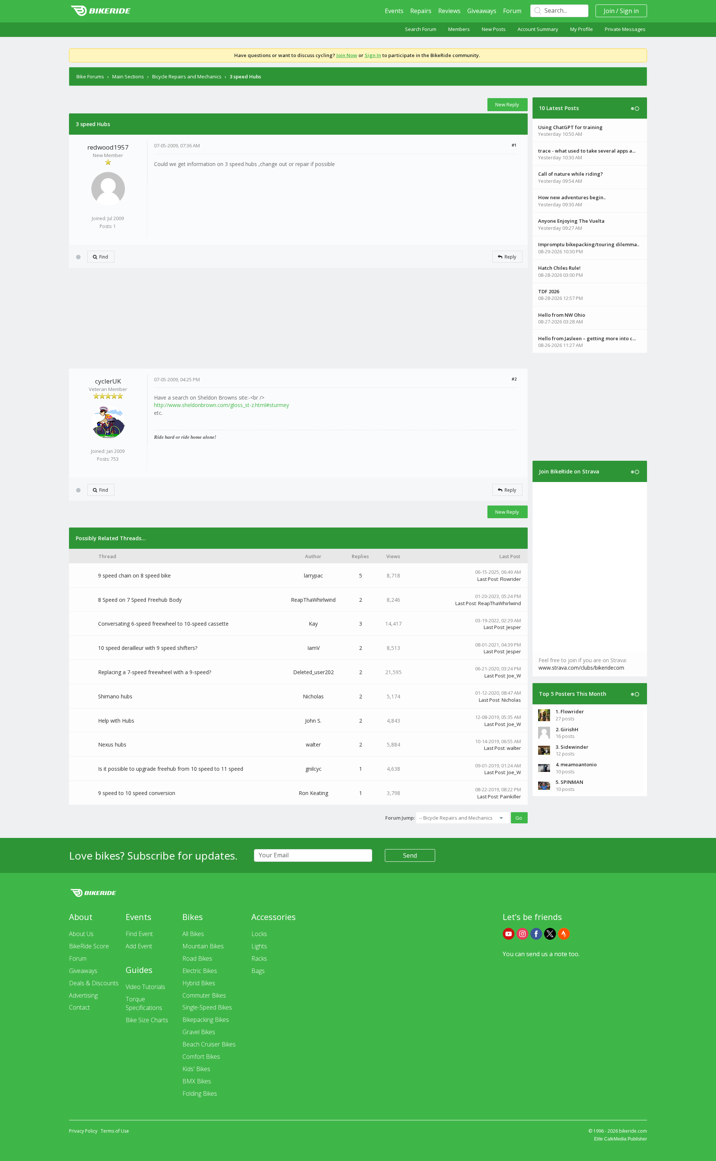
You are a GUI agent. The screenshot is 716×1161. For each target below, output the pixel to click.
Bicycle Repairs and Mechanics (187, 76)
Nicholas (313, 696)
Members (459, 29)
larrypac (313, 575)
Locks (259, 934)
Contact (79, 1007)
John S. (313, 720)
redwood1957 (108, 147)
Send (410, 855)
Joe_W (514, 675)
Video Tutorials (145, 987)
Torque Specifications (144, 1003)
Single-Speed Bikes (207, 1007)
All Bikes (193, 934)
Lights (259, 946)
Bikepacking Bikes (205, 1020)
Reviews (449, 11)
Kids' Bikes (196, 1069)
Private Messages (625, 29)
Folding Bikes (199, 1093)
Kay (313, 623)
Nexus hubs (112, 744)
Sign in (629, 11)
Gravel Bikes (198, 1032)
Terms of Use (115, 1131)
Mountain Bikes (203, 946)
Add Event (139, 946)
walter (313, 744)
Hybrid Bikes (198, 983)
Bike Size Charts (147, 1020)
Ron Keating (313, 793)
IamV (313, 647)
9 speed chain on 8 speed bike (134, 575)
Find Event (139, 934)
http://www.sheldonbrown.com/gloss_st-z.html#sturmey (221, 405)
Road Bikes (197, 958)
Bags (258, 971)
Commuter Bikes (204, 995)
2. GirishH (567, 729)
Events (394, 11)
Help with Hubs (116, 720)
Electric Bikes (199, 971)
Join (609, 11)
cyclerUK (108, 381)
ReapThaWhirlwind (313, 599)
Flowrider (510, 579)
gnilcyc (313, 768)
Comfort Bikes (201, 1056)
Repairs (420, 11)
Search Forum (420, 29)
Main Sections (128, 76)
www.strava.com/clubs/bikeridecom (581, 667)
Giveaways (481, 11)
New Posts (494, 29)
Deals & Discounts (94, 983)
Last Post (487, 579)
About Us (81, 934)
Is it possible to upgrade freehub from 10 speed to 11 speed (170, 768)
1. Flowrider (570, 711)
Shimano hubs (115, 696)
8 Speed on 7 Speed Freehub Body (140, 599)
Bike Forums (90, 76)
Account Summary (538, 29)
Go (518, 817)
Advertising (83, 995)
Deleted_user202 (313, 672)
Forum (512, 11)
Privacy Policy (83, 1131)
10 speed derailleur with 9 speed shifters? (147, 647)
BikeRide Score (89, 946)
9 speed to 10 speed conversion (136, 793)
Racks (259, 958)
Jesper (513, 627)
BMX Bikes (196, 1081)
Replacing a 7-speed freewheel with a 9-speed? (154, 672)
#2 (514, 379)
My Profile (581, 29)
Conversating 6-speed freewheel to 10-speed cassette (163, 623)
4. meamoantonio (576, 764)
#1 (514, 145)
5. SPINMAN (569, 782)
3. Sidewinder (572, 747)
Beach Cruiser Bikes (209, 1044)
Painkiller (510, 796)
